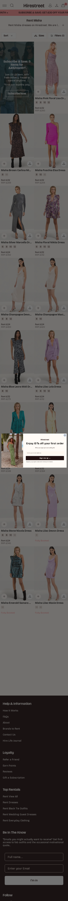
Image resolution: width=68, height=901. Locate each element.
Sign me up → (44, 458)
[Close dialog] (65, 435)
